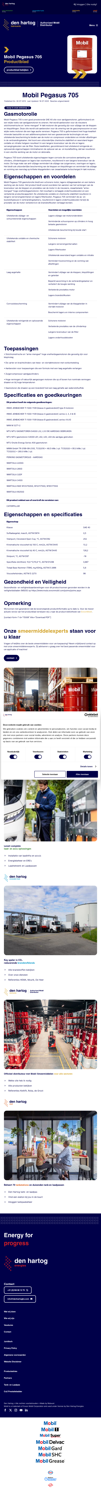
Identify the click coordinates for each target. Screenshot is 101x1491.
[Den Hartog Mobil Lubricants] (50, 1000)
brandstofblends (26, 962)
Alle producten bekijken (20, 1085)
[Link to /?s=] (74, 4)
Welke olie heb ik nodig (19, 1080)
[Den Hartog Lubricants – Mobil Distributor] (23, 989)
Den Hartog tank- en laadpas (22, 1192)
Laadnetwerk (14, 865)
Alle (10, 970)
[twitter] (10, 1410)
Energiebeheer (15, 860)
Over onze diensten (18, 974)
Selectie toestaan (50, 774)
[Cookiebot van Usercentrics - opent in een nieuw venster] (86, 715)
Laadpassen (31, 865)
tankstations (22, 1184)
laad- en (8, 848)
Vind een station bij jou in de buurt (25, 1197)
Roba (30, 1090)
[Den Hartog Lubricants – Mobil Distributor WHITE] (31, 20)
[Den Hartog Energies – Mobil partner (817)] (50, 1111)
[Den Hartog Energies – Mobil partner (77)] (50, 886)
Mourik (30, 979)
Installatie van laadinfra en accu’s (24, 855)
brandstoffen (19, 970)
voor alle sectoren (63, 1073)
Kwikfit (23, 1090)
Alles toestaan (82, 774)
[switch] (38, 757)
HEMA (23, 979)
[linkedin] (26, 1410)
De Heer (40, 979)
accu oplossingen (22, 848)
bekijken (30, 970)
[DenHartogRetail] (15, 1100)
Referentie (13, 1090)
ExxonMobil (86, 611)
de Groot (38, 1090)
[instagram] (15, 1410)
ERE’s (29, 860)
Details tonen (86, 766)
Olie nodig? (92, 4)
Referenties (13, 979)
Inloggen (81, 4)
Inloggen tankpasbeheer (20, 1202)
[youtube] (21, 1410)
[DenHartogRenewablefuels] (15, 875)
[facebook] (5, 1410)
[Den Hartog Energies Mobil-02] (50, 668)
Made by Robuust (47, 1403)
